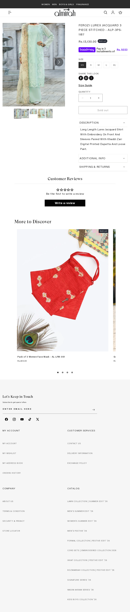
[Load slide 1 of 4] (58, 372)
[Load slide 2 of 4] (62, 372)
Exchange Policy (77, 463)
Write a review (65, 203)
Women (45, 4)
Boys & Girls (66, 4)
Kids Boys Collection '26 (81, 599)
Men (54, 4)
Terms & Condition (14, 511)
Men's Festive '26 (77, 531)
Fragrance (82, 4)
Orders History (12, 473)
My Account (10, 443)
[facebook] (81, 78)
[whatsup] (86, 78)
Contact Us (74, 443)
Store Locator (11, 531)
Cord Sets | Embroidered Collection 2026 (91, 550)
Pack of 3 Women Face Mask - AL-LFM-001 (41, 357)
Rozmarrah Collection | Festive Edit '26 (90, 570)
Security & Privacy (14, 521)
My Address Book (13, 463)
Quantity (84, 91)
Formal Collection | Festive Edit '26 (88, 541)
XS (83, 65)
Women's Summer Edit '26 (81, 521)
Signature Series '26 (79, 580)
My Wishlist (9, 453)
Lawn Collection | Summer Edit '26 (87, 501)
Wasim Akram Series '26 (80, 590)
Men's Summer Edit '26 (80, 511)
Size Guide (85, 85)
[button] (9, 12)
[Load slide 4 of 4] (72, 372)
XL (115, 65)
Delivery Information (80, 453)
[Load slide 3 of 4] (67, 372)
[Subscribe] (93, 410)
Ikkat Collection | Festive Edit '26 (87, 560)
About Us (8, 501)
